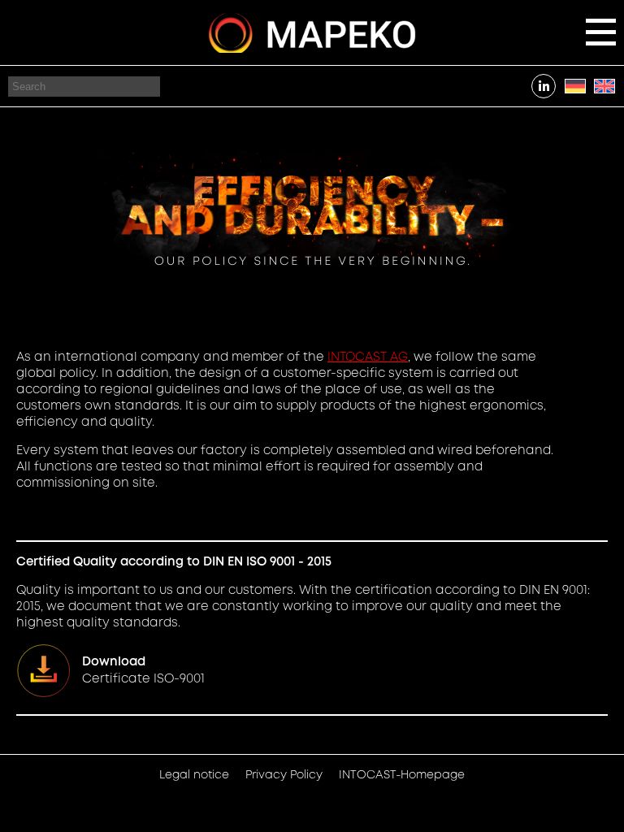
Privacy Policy (284, 775)
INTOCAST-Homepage (402, 775)
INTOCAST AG (367, 357)
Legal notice (194, 775)
